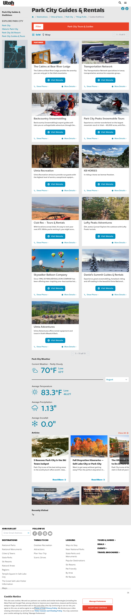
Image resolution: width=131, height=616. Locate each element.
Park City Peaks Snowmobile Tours (104, 118)
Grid (36, 34)
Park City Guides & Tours (13, 36)
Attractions (39, 549)
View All (123, 433)
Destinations (42, 17)
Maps (4, 588)
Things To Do (81, 17)
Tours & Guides (105, 540)
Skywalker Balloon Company (50, 274)
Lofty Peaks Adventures (98, 222)
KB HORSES (90, 170)
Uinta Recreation (44, 170)
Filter (38, 26)
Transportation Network (98, 66)
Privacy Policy (51, 608)
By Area (69, 573)
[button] (124, 459)
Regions (5, 570)
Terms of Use (40, 608)
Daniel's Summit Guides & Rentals (103, 274)
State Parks (7, 557)
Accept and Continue (97, 608)
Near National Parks (75, 549)
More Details (69, 86)
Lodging (70, 540)
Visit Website (55, 80)
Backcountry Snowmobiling (50, 118)
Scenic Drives (40, 557)
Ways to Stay (72, 545)
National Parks (8, 545)
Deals (100, 544)
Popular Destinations (75, 560)
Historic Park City (10, 29)
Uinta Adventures (44, 326)
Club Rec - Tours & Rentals (49, 222)
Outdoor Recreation (43, 545)
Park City (6, 25)
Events (101, 548)
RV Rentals (70, 577)
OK (128, 592)
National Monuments (12, 549)
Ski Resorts (7, 561)
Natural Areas (8, 566)
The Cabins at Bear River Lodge (52, 66)
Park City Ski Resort (11, 33)
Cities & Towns (57, 17)
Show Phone (41, 86)
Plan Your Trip (40, 553)
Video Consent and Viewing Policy (48, 611)
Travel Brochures (107, 552)
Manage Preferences (97, 601)
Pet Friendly (71, 569)
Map (47, 34)
